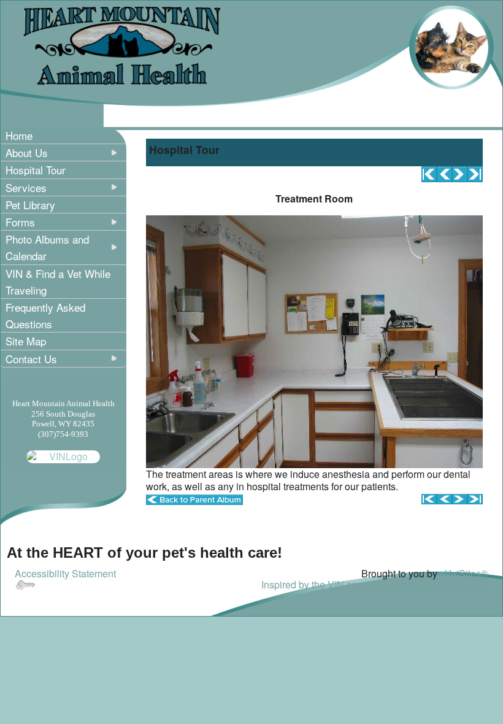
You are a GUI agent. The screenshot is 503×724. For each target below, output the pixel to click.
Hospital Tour (36, 169)
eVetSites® (464, 573)
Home (19, 135)
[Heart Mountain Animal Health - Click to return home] (114, 45)
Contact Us (31, 358)
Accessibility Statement (65, 573)
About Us (27, 152)
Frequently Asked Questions (45, 315)
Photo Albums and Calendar (47, 247)
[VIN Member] (63, 456)
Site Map (26, 341)
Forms (20, 221)
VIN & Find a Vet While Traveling (58, 282)
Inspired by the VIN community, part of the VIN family (374, 584)
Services (26, 187)
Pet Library (30, 204)
